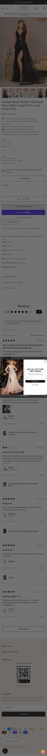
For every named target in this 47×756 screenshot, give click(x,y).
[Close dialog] (45, 361)
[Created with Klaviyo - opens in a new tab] (23, 395)
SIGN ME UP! (35, 381)
